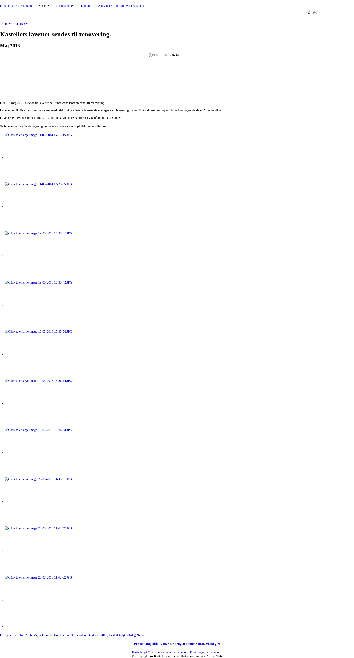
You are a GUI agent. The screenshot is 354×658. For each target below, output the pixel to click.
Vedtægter (213, 644)
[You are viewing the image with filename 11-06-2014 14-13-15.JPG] (42, 157)
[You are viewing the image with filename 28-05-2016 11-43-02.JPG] (42, 600)
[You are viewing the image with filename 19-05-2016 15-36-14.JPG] (42, 403)
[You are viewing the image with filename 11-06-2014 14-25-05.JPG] (42, 206)
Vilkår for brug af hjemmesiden (182, 644)
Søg (307, 12)
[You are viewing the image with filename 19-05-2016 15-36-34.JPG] (42, 452)
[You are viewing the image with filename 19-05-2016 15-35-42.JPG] (42, 305)
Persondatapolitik (146, 644)
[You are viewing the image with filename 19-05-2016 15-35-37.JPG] (42, 256)
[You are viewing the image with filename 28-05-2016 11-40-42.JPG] (42, 550)
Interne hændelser (16, 23)
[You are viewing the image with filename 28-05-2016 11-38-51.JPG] (42, 501)
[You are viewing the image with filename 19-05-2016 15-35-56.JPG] (42, 354)
